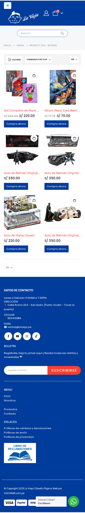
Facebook (8, 336)
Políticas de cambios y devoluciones (27, 428)
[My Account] (46, 13)
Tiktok (36, 336)
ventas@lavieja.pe (19, 327)
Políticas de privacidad (19, 437)
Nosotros (10, 400)
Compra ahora (16, 124)
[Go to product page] (22, 87)
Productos (10, 409)
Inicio (7, 396)
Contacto (10, 414)
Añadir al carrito (34, 75)
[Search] (62, 33)
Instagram (27, 336)
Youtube (18, 336)
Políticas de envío (15, 432)
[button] (7, 5)
